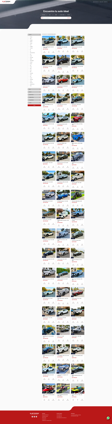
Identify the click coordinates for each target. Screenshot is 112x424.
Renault (31, 41)
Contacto (105, 1)
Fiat (30, 65)
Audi (30, 68)
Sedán (56, 14)
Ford (30, 44)
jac (30, 49)
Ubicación (101, 1)
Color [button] (30, 102)
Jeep (30, 38)
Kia (30, 51)
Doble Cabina (62, 14)
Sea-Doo (31, 82)
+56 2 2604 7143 (59, 416)
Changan (31, 46)
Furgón (68, 14)
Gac (30, 76)
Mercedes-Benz (32, 52)
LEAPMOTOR (32, 84)
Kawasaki (31, 73)
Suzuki (31, 55)
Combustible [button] (31, 97)
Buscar (68, 17)
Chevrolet (31, 57)
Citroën (31, 62)
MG (30, 54)
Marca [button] (30, 34)
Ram (30, 71)
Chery (31, 66)
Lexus (31, 74)
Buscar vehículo (45, 414)
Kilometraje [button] (31, 94)
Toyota (31, 43)
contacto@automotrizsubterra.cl (61, 417)
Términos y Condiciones (46, 420)
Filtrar (34, 105)
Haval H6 (31, 79)
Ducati (31, 77)
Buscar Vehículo (96, 1)
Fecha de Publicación (52, 34)
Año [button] (30, 89)
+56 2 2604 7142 (59, 414)
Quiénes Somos (45, 416)
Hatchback (43, 14)
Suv (49, 14)
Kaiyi (30, 85)
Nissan (31, 63)
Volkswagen (32, 60)
